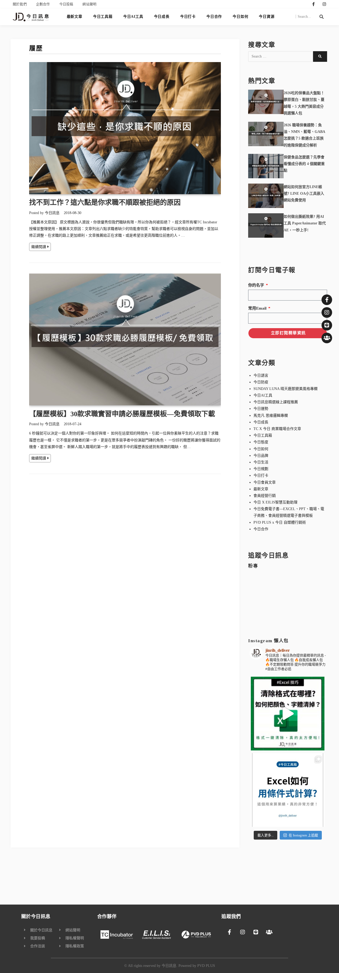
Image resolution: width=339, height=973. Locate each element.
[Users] (327, 338)
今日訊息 (52, 213)
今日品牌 (260, 456)
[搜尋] (321, 16)
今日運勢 (260, 409)
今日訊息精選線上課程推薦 (275, 402)
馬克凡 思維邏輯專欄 (270, 416)
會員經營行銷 (264, 496)
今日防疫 (260, 382)
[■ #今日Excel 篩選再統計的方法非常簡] (287, 790)
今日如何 (240, 17)
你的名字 (256, 285)
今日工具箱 (103, 17)
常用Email (257, 308)
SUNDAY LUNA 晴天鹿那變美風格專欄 (285, 389)
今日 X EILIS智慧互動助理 (275, 502)
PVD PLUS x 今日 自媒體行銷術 (279, 522)
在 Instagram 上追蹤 (303, 835)
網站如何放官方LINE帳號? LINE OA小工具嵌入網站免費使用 (304, 193)
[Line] (327, 325)
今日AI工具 (133, 17)
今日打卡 (188, 17)
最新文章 (74, 17)
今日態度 (260, 442)
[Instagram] (324, 4)
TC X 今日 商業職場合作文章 (277, 429)
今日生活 (260, 462)
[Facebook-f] (314, 4)
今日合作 (214, 17)
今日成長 (162, 17)
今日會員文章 (264, 482)
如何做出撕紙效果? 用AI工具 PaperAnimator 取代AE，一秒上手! (305, 223)
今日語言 (260, 375)
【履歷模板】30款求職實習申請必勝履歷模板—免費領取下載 (122, 414)
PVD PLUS (206, 966)
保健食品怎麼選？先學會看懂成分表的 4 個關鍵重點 (304, 163)
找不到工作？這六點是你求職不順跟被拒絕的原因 (105, 202)
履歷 (36, 48)
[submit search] (320, 56)
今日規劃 (260, 469)
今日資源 (266, 17)
